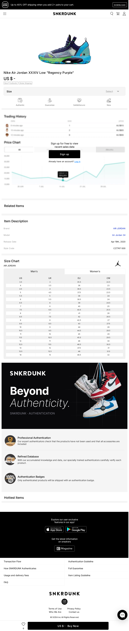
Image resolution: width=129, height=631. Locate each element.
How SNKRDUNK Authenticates (20, 568)
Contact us (74, 612)
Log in (77, 161)
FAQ (6, 582)
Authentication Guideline (80, 561)
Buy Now (68, 626)
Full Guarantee (75, 568)
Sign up (64, 154)
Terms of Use (55, 608)
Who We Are (55, 612)
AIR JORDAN (119, 228)
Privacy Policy (74, 608)
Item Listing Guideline (79, 575)
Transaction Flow (12, 561)
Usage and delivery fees (16, 575)
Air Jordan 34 (118, 235)
